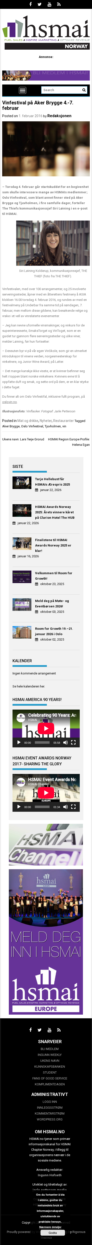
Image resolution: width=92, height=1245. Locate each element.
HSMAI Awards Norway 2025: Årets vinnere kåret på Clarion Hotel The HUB (55, 512)
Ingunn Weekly (50, 1055)
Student (50, 1072)
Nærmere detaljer (50, 1227)
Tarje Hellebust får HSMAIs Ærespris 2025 (52, 481)
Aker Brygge (11, 426)
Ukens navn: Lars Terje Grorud (23, 439)
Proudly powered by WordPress (29, 1232)
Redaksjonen (59, 115)
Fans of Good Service (49, 1078)
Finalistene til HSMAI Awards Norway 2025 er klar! (53, 545)
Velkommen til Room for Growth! (53, 575)
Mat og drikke (27, 421)
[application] (46, 728)
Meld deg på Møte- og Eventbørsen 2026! (52, 603)
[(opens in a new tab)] (23, 483)
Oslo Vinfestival (32, 426)
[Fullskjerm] (73, 742)
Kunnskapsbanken (49, 1066)
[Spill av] (18, 742)
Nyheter (46, 421)
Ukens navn (49, 1061)
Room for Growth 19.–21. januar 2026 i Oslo (54, 631)
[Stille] (65, 742)
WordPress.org (50, 1119)
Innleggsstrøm (50, 1107)
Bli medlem (50, 1049)
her (42, 686)
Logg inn (50, 1102)
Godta (53, 1233)
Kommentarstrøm (50, 1113)
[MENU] (22, 90)
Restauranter (63, 421)
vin (64, 426)
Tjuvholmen (53, 426)
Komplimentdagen (50, 1084)
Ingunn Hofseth (50, 1175)
